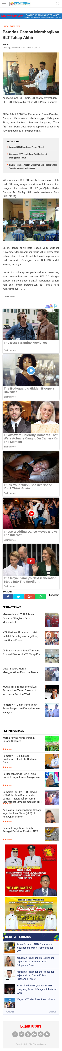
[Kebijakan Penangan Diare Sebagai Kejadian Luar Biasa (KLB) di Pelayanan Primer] (52, 816)
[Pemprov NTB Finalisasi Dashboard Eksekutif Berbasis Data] (52, 762)
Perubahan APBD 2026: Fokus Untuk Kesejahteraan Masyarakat (21, 775)
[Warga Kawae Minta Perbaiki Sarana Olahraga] (52, 743)
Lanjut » (53, 1012)
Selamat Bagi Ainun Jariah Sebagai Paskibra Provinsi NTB (20, 830)
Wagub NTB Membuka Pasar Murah (26, 147)
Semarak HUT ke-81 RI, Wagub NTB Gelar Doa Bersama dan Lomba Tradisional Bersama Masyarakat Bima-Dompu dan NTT (22, 797)
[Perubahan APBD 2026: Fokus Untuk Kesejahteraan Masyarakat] (52, 780)
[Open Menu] (4, 4)
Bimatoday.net (39, 1044)
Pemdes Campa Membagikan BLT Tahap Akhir (31, 34)
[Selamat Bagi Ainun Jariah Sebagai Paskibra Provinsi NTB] (52, 834)
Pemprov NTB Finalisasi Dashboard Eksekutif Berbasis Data (20, 759)
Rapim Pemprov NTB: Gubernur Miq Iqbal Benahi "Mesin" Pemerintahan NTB (35, 948)
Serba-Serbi (15, 26)
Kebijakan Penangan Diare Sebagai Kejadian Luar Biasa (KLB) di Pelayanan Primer (22, 813)
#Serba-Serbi (11, 296)
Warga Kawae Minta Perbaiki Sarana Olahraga (19, 739)
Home (5, 26)
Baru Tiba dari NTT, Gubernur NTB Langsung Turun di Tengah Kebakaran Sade (37, 989)
